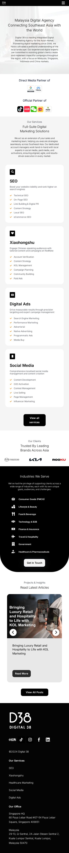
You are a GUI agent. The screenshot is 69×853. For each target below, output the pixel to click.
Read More (21, 673)
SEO (11, 767)
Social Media (16, 790)
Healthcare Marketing (21, 782)
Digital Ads (15, 797)
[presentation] (13, 632)
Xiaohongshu (16, 775)
